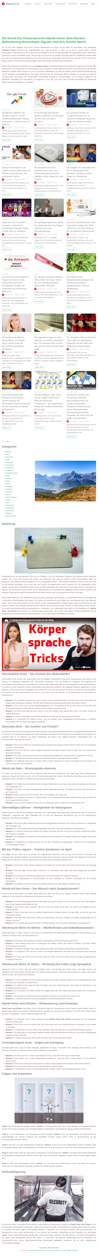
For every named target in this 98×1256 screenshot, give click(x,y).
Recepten (9, 492)
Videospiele (10, 511)
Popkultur (28, 4)
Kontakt (23, 1250)
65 (7, 441)
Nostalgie (9, 486)
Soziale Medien (11, 497)
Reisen (37, 110)
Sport (8, 502)
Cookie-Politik (66, 1250)
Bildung (70, 110)
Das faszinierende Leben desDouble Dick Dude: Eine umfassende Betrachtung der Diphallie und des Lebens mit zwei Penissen (48, 173)
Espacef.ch (12, 3)
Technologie (7, 164)
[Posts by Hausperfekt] (3, 127)
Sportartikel (72, 4)
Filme (8, 460)
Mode (36, 274)
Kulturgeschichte (12, 473)
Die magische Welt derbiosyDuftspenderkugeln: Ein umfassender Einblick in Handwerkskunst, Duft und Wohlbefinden (80, 283)
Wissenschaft (60, 4)
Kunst (4, 334)
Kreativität (9, 470)
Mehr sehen (7, 140)
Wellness (71, 274)
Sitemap (75, 1250)
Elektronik (9, 457)
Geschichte (48, 4)
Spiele (8, 500)
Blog (92, 4)
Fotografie (9, 462)
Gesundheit (84, 4)
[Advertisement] (49, 22)
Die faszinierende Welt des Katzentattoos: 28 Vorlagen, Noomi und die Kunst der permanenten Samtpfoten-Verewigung (14, 343)
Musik (8, 484)
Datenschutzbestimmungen (36, 1250)
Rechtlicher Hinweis (53, 1250)
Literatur (38, 4)
